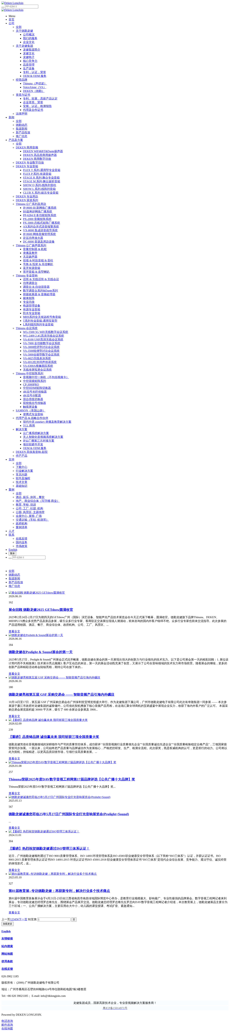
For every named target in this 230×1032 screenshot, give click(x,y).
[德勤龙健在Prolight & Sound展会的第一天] (36, 635)
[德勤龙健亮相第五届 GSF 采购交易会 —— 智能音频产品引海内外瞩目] (54, 677)
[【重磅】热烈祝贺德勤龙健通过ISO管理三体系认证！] (44, 831)
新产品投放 (16, 582)
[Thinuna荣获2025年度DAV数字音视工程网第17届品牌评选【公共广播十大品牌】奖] (62, 762)
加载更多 (7, 923)
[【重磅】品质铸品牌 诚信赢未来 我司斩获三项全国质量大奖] (48, 719)
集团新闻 (14, 578)
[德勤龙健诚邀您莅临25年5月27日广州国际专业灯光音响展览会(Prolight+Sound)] (59, 797)
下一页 (23, 919)
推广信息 (14, 586)
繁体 (12, 553)
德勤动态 (14, 574)
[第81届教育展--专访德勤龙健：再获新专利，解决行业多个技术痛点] (53, 873)
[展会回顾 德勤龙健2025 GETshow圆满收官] (37, 592)
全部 (19, 27)
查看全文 (14, 631)
